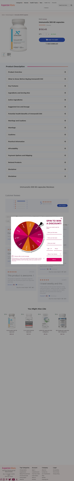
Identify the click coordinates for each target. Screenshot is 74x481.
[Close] (61, 218)
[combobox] (49, 249)
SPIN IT (54, 259)
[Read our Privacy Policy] (44, 258)
